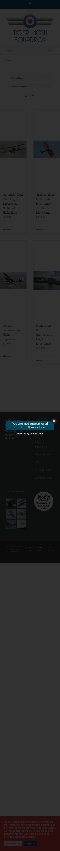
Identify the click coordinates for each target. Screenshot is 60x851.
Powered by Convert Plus (30, 433)
